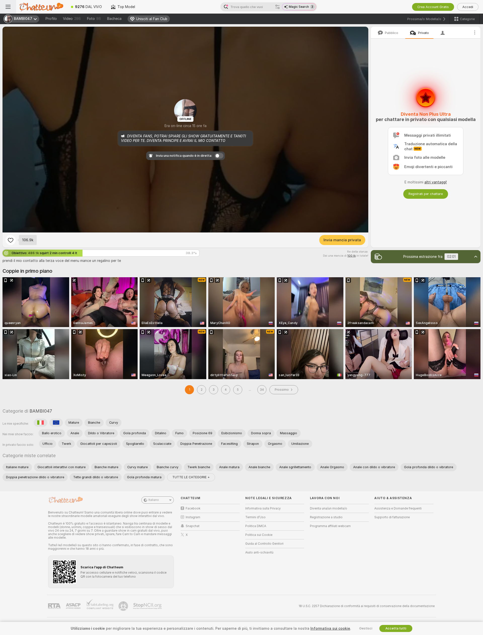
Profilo (51, 18)
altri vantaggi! (435, 182)
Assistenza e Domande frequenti (398, 508)
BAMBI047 (40, 411)
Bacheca (114, 18)
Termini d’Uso (255, 517)
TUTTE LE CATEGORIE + (191, 477)
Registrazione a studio (326, 517)
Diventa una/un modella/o (328, 508)
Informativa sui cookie (330, 628)
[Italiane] (40, 423)
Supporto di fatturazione (392, 517)
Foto (94, 18)
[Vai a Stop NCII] (148, 606)
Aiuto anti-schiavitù (259, 552)
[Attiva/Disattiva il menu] (8, 7)
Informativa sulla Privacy (263, 508)
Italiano (153, 500)
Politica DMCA (255, 526)
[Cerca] (277, 6)
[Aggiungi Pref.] (11, 240)
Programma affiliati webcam (330, 526)
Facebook (193, 508)
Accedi (467, 7)
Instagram (193, 517)
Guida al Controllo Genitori (264, 543)
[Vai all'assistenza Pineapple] (123, 606)
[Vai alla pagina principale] (41, 7)
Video (72, 18)
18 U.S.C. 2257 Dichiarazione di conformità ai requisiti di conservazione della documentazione (367, 606)
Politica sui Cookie (258, 535)
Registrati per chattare (426, 194)
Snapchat (192, 526)
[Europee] (56, 423)
